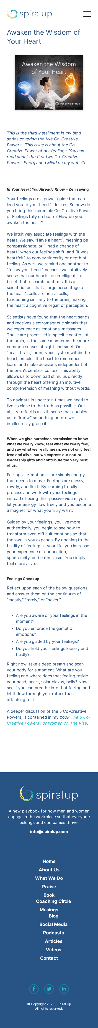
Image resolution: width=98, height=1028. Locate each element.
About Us (49, 870)
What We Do (49, 878)
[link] (49, 13)
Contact (49, 958)
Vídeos (53, 949)
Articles (53, 941)
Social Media (53, 924)
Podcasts (53, 933)
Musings (49, 909)
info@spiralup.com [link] (49, 831)
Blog (54, 916)
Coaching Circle (53, 901)
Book (49, 895)
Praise (49, 886)
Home (49, 861)
